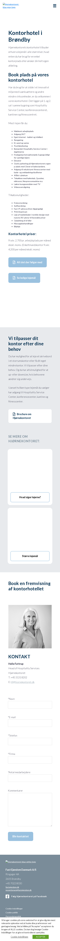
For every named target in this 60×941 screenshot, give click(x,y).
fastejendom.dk (12, 887)
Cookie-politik (12, 912)
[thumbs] (30, 319)
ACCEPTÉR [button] (40, 937)
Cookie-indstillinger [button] (14, 908)
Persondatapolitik (13, 916)
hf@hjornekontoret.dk (22, 682)
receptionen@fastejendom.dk (19, 890)
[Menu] (54, 5)
